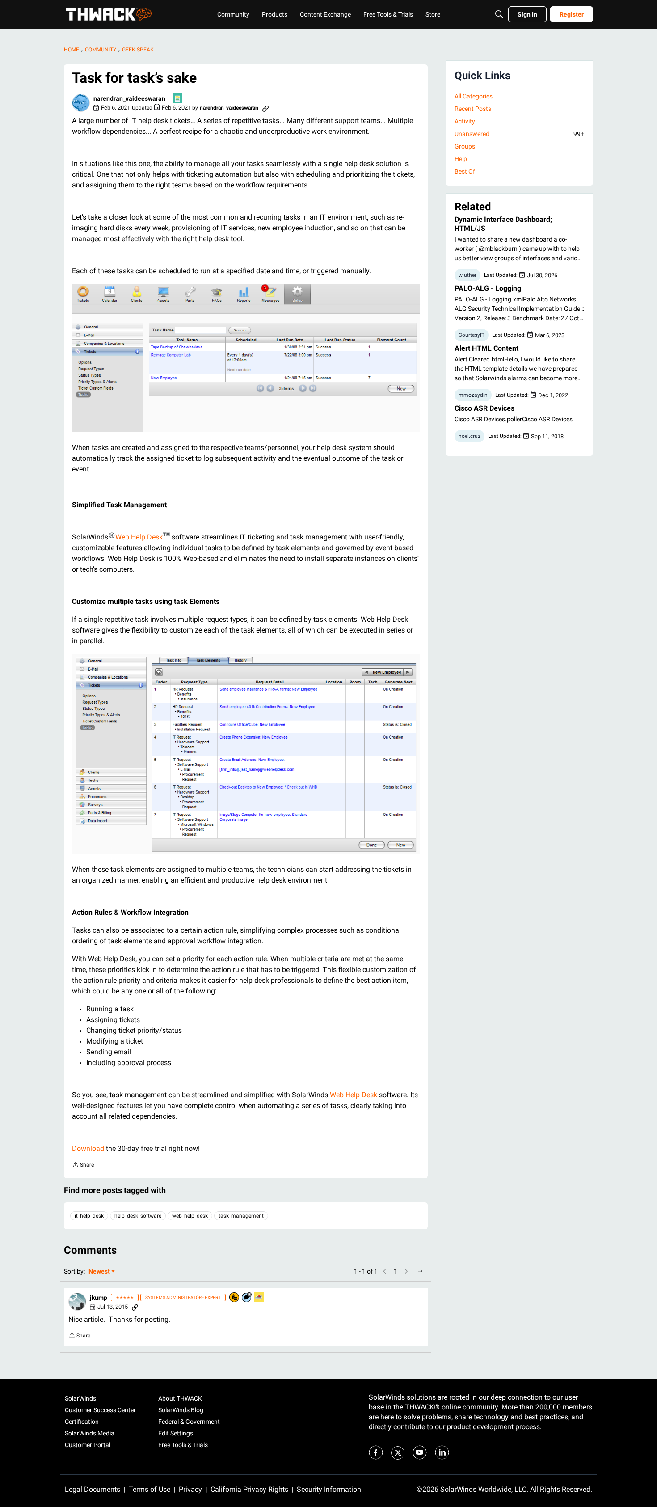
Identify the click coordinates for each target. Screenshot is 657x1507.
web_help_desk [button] (190, 1216)
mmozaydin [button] (473, 395)
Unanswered (519, 133)
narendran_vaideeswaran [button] (129, 98)
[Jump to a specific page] (420, 1271)
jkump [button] (98, 1297)
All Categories (474, 96)
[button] (81, 103)
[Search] (499, 14)
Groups (465, 146)
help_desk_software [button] (137, 1216)
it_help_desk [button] (89, 1216)
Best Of (465, 171)
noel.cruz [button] (469, 436)
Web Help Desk (139, 537)
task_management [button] (241, 1216)
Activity (465, 121)
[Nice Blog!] (178, 99)
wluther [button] (467, 275)
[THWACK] (108, 14)
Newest (99, 1272)
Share (83, 1166)
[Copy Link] (265, 108)
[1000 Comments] (247, 1298)
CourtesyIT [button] (471, 335)
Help (461, 158)
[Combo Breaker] (234, 1298)
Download (88, 1148)
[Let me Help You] (259, 1298)
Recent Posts (473, 108)
